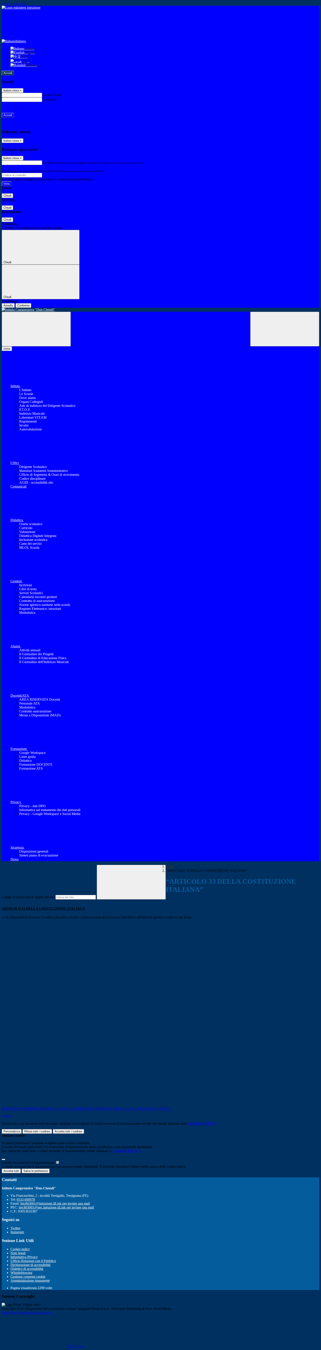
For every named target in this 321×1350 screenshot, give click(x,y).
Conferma (23, 305)
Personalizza (11, 1131)
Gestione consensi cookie (27, 1276)
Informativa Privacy (24, 1257)
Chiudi (7, 195)
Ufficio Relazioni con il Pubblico (33, 1261)
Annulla (8, 305)
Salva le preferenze (35, 1171)
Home (170, 866)
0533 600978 (26, 1199)
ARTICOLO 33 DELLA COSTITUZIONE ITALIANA (43, 908)
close (6, 348)
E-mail (47, 162)
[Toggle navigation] (36, 329)
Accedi (7, 73)
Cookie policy (20, 1249)
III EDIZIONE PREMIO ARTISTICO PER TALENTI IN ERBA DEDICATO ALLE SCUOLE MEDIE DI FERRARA (86, 1109)
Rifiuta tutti (37, 1131)
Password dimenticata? (17, 107)
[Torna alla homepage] (160, 310)
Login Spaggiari (113, 171)
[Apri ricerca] (284, 329)
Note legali (18, 1253)
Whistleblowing (21, 1272)
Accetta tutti (68, 1131)
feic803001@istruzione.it (55, 1203)
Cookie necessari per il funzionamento (28, 1162)
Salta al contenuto (14, 3)
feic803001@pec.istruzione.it (56, 1207)
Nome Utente (52, 95)
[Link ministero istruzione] (21, 7)
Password (49, 99)
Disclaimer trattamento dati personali (27, 1312)
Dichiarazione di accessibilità (30, 1265)
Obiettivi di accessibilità (26, 1269)
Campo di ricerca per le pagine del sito (28, 897)
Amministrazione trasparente (30, 1280)
